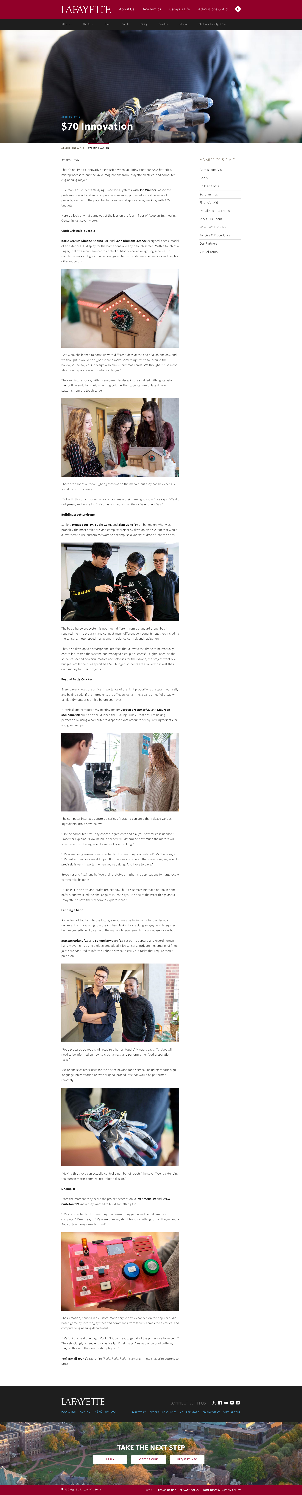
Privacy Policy (189, 1490)
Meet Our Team (210, 219)
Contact (86, 1411)
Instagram (232, 1402)
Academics (152, 9)
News (107, 24)
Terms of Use (167, 1490)
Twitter (214, 1402)
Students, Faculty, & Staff (213, 24)
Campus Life (179, 9)
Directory (139, 1412)
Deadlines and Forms (214, 211)
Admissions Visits (212, 170)
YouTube (226, 1402)
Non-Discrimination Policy (222, 1490)
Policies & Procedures (214, 235)
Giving (144, 24)
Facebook (220, 1402)
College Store (189, 1412)
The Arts (88, 24)
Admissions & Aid (213, 9)
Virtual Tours (208, 252)
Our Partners (208, 243)
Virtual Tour (232, 1412)
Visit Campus (149, 1459)
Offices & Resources (162, 1412)
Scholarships (208, 194)
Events (125, 24)
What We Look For (212, 227)
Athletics (66, 24)
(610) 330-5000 (105, 1411)
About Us (126, 9)
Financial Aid (208, 202)
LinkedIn (238, 1402)
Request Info (187, 1459)
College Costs (209, 186)
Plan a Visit (68, 1411)
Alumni (183, 24)
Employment (211, 1412)
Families (163, 24)
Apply (203, 178)
